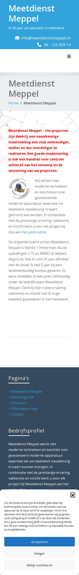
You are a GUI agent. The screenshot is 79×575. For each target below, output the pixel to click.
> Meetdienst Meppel (25, 391)
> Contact (15, 414)
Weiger (39, 553)
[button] (73, 495)
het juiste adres (34, 232)
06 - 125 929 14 (57, 44)
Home (13, 103)
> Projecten (17, 403)
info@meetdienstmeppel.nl (46, 37)
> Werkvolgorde (21, 397)
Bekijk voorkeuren (39, 565)
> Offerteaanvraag (22, 408)
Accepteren (39, 542)
